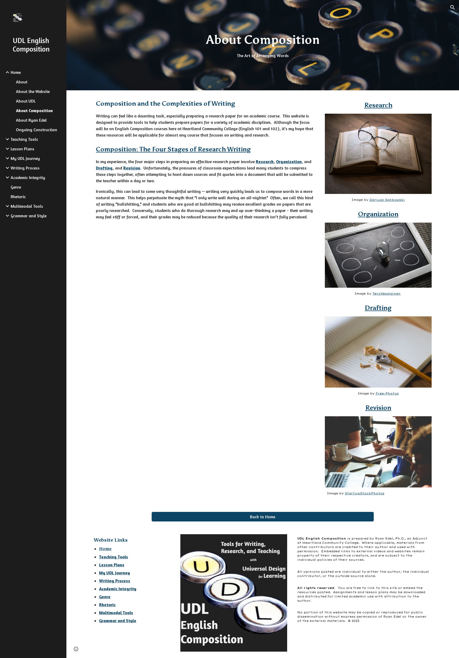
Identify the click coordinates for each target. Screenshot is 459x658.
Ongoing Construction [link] (36, 129)
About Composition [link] (34, 110)
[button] (452, 7)
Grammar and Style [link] (28, 215)
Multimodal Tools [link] (27, 206)
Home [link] (16, 72)
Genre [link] (16, 187)
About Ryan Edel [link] (31, 120)
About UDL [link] (26, 101)
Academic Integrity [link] (28, 177)
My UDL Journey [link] (25, 158)
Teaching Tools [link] (24, 139)
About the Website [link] (33, 91)
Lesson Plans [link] (22, 148)
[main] (262, 45)
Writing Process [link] (25, 168)
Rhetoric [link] (18, 196)
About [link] (21, 81)
